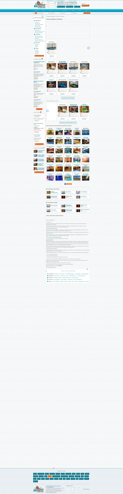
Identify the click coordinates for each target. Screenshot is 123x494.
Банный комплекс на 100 (50, 165)
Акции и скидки (72, 490)
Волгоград (57, 473)
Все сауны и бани (61, 6)
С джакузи (36, 45)
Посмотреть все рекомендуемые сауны (68, 122)
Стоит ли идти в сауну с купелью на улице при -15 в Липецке (41, 156)
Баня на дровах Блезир (73, 79)
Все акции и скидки (39, 144)
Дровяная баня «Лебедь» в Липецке (85, 128)
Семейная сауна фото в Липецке (59, 138)
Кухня (73, 281)
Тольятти (56, 478)
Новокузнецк (71, 476)
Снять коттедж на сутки (39, 39)
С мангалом (37, 52)
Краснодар (35, 476)
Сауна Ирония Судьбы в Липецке (59, 174)
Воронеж (62, 473)
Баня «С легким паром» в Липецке (68, 128)
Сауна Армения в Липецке (50, 156)
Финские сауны (37, 23)
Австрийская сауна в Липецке (85, 165)
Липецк (50, 476)
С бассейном (37, 44)
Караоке (61, 281)
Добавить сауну (86, 5)
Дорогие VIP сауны (75, 277)
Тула (64, 478)
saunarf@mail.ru (51, 487)
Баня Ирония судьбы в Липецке (85, 138)
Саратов (51, 478)
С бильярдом (37, 51)
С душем (36, 46)
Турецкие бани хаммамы (39, 24)
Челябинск (86, 478)
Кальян (76, 281)
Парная (42, 10)
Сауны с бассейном (56, 279)
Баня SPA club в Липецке (59, 147)
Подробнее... (37, 120)
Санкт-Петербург (41, 473)
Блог (67, 488)
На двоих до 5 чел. (38, 30)
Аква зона (50, 10)
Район (36, 10)
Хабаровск (81, 478)
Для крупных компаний (39, 32)
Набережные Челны (56, 476)
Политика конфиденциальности (51, 492)
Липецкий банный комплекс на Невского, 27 (39, 62)
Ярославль (35, 481)
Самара (47, 478)
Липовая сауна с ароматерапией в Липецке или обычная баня (41, 169)
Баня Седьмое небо (62, 79)
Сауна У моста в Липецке (77, 174)
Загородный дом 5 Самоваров (68, 147)
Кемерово (87, 473)
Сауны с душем (70, 279)
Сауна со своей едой (56, 281)
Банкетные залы (81, 281)
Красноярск (41, 476)
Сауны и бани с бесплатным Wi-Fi (51, 248)
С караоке (36, 49)
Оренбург (86, 476)
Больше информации (39, 172)
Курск (46, 476)
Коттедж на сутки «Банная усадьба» (62, 62)
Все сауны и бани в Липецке (51, 267)
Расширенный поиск (39, 55)
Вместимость (64, 10)
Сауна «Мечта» (52, 41)
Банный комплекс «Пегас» (69, 196)
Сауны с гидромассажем (78, 279)
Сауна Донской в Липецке (59, 156)
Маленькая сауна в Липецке (77, 147)
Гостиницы (87, 281)
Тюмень (68, 478)
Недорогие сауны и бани (39, 37)
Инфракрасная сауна (85, 273)
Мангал (69, 281)
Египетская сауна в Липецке (50, 174)
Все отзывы (40, 109)
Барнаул (47, 473)
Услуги (79, 10)
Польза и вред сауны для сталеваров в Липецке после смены (41, 165)
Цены (57, 10)
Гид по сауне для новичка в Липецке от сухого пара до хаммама (41, 152)
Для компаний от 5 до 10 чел (39, 31)
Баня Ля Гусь (51, 79)
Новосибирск (77, 476)
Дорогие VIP (37, 38)
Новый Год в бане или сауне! (39, 40)
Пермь (35, 478)
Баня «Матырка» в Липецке (59, 128)
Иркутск (78, 473)
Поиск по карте (69, 6)
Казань (82, 473)
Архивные (70, 488)
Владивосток (52, 473)
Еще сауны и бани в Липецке (68, 97)
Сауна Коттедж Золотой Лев (38, 124)
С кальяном (37, 53)
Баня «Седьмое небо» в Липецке (86, 174)
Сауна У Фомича (37, 134)
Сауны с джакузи (63, 279)
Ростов (39, 478)
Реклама (78, 487)
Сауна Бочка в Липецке (76, 128)
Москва (35, 473)
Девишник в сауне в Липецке (76, 138)
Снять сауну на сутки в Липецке (68, 165)
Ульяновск (73, 478)
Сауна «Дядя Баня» (37, 91)
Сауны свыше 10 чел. (72, 275)
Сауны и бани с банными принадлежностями (53, 237)
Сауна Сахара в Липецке (68, 156)
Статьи (68, 490)
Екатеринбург (68, 473)
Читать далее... (36, 68)
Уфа (77, 478)
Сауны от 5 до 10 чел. (64, 275)
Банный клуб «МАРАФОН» (68, 138)
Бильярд (65, 281)
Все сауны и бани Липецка (50, 16)
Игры (85, 10)
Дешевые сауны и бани (39, 35)
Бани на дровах (37, 25)
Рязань (43, 478)
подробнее (51, 56)
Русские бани (56, 273)
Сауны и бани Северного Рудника (51, 228)
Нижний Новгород (64, 476)
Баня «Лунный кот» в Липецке (76, 165)
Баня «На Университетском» (62, 105)
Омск (82, 476)
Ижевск (73, 473)
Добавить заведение (76, 488)
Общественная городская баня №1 (38, 81)
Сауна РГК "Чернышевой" (50, 128)
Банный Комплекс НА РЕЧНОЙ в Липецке (85, 147)
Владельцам (78, 6)
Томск (61, 478)
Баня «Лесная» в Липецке (50, 138)
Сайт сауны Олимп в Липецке (50, 147)
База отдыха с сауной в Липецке (77, 156)
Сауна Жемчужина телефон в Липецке (59, 165)
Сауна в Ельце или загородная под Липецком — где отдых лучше (41, 161)
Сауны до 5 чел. (57, 275)
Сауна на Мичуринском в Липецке (68, 174)
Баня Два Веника (37, 71)
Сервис (72, 10)
